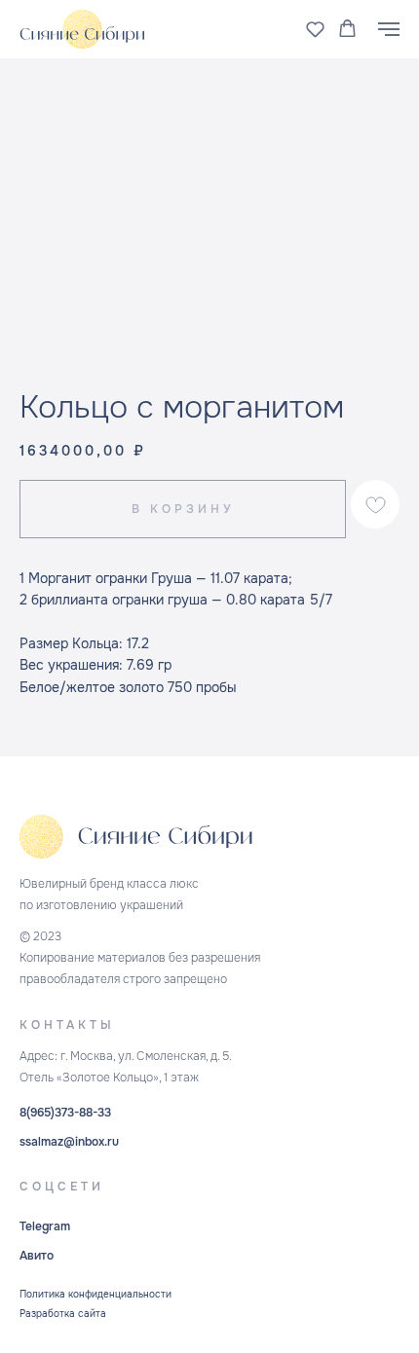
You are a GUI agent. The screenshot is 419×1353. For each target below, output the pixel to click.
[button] (315, 28)
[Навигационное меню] (389, 29)
